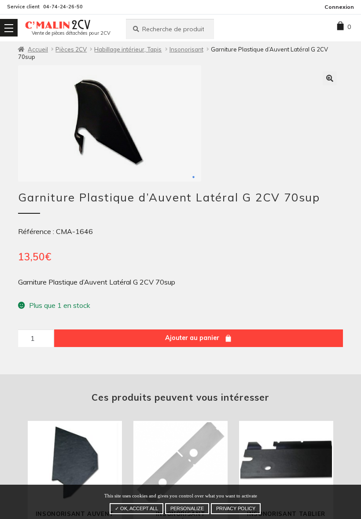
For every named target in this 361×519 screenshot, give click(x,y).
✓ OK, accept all (136, 508)
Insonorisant (186, 49)
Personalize (187, 508)
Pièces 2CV (71, 49)
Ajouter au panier (192, 338)
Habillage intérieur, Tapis (128, 49)
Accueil (38, 49)
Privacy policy (235, 508)
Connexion (339, 7)
